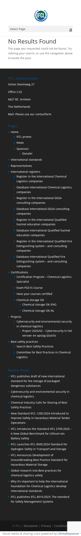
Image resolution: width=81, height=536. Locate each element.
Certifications (19, 272)
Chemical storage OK (30, 300)
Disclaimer (31, 526)
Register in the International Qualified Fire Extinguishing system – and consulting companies (44, 246)
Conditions (61, 526)
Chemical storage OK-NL (38, 310)
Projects (16, 317)
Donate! (27, 153)
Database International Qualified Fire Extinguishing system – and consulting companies (42, 261)
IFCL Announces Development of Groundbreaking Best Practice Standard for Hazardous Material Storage (39, 459)
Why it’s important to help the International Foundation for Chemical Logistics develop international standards (39, 486)
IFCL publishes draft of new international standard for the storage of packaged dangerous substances (38, 381)
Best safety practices (24, 341)
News (20, 142)
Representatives (21, 166)
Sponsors (23, 149)
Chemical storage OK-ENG (39, 304)
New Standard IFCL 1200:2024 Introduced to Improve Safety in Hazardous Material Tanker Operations (40, 418)
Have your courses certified (34, 294)
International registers (25, 172)
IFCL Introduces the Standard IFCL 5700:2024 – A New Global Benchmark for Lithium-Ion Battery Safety (41, 433)
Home (14, 132)
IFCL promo (24, 137)
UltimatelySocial (68, 533)
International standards (26, 159)
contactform (43, 114)
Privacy (46, 526)
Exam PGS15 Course (30, 288)
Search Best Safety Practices (35, 346)
